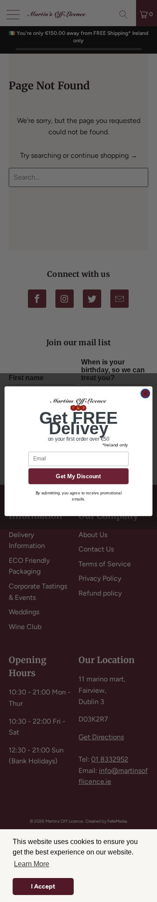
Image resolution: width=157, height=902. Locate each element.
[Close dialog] (145, 393)
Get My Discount (78, 476)
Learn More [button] (31, 864)
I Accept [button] (43, 886)
